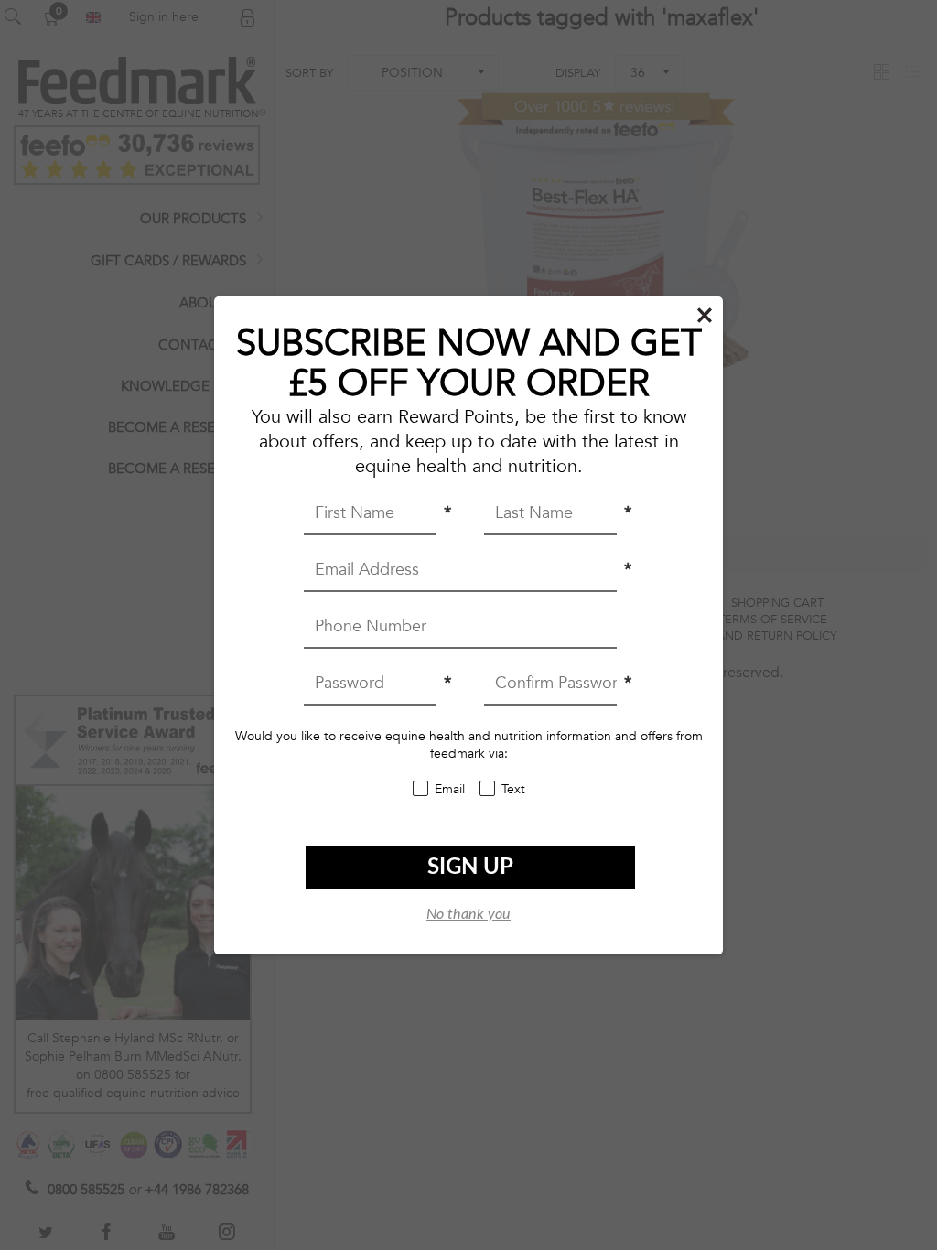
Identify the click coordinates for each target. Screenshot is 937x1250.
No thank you (468, 914)
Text (513, 789)
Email (450, 789)
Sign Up (470, 867)
